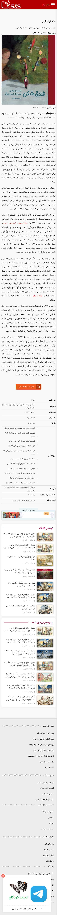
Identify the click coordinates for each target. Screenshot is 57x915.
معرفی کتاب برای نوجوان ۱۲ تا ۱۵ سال (22, 478)
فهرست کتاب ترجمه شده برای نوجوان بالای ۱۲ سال (19, 452)
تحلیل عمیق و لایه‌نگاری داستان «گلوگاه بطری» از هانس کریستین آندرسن (19, 535)
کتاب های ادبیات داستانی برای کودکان (42, 27)
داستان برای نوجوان (47, 829)
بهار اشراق (31, 423)
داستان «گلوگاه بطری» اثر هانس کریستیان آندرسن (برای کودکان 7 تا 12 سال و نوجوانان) (20, 546)
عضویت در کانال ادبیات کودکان (27, 909)
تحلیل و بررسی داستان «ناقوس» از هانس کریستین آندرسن (21, 584)
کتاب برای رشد (49, 767)
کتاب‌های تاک (30, 408)
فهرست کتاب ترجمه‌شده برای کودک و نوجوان (19, 428)
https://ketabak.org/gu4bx (24, 500)
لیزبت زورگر (31, 417)
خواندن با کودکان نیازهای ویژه (43, 750)
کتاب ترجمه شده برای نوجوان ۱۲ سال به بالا (20, 473)
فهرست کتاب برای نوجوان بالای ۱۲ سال (21, 446)
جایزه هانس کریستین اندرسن (14, 223)
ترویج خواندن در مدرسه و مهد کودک (41, 744)
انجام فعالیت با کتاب (47, 761)
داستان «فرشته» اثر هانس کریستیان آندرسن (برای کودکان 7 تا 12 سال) (21, 686)
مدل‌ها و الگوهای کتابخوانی (44, 799)
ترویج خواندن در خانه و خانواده (43, 739)
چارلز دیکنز (37, 296)
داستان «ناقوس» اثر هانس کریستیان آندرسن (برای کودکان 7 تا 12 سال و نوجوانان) (20, 596)
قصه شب (51, 817)
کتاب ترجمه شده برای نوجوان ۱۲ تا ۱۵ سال (20, 483)
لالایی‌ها (51, 823)
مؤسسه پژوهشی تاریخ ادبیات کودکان (41, 873)
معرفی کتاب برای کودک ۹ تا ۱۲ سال (22, 458)
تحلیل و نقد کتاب (48, 793)
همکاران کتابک (48, 855)
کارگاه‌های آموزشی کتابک (45, 782)
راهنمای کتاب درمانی (47, 788)
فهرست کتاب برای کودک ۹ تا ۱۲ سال (22, 441)
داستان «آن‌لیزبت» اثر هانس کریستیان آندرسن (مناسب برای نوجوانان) (20, 652)
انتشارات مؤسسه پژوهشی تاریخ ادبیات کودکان (18, 404)
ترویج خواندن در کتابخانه (45, 733)
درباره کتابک (49, 844)
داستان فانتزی (21, 27)
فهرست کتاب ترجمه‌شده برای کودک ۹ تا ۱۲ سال (20, 435)
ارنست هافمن (30, 412)
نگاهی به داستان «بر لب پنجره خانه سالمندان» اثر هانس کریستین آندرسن (20, 698)
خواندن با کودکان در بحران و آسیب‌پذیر (40, 756)
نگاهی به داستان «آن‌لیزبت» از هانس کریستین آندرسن (20, 607)
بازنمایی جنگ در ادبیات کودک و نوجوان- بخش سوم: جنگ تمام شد (19, 571)
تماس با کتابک (49, 849)
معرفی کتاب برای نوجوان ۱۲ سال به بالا (21, 468)
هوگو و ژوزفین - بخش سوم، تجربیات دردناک (21, 558)
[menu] (53, 5)
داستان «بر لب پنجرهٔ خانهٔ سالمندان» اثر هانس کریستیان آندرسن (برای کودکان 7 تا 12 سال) (19, 675)
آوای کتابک (50, 861)
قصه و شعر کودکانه (47, 812)
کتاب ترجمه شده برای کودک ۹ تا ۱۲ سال (21, 463)
